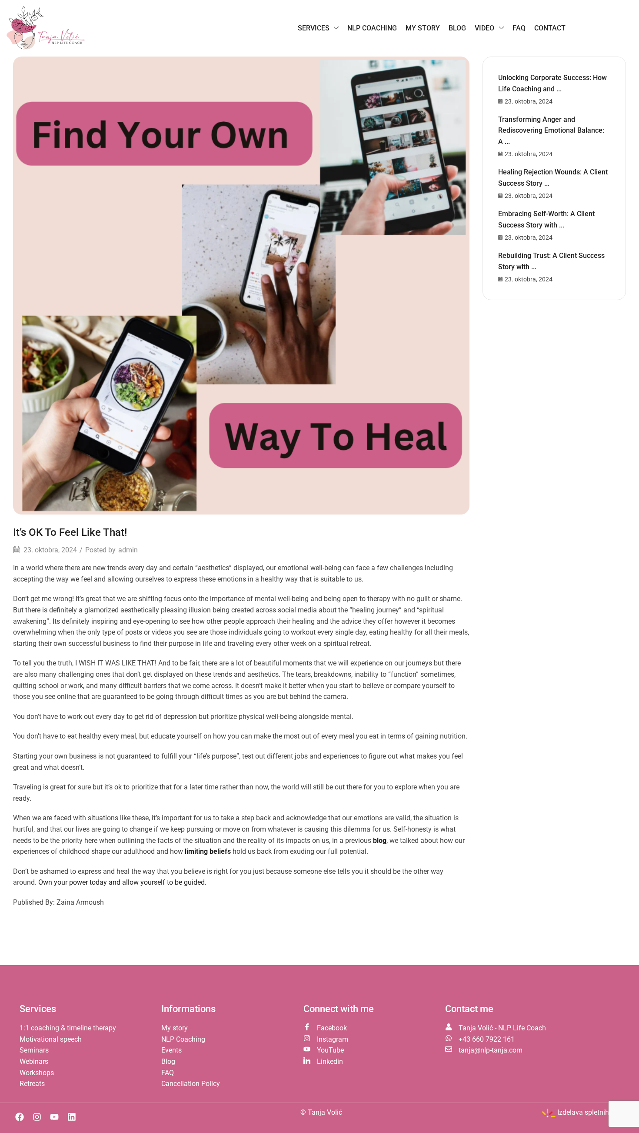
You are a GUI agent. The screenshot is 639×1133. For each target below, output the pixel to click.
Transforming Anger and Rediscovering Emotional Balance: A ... (551, 130)
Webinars (34, 1061)
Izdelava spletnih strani (592, 1112)
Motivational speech (51, 1039)
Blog (168, 1061)
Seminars (34, 1050)
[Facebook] (19, 1117)
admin (128, 550)
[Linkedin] (71, 1117)
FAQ (167, 1073)
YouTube (330, 1050)
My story (174, 1028)
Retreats (32, 1084)
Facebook (332, 1028)
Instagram (332, 1039)
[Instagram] (37, 1117)
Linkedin (330, 1061)
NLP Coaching (183, 1039)
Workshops (37, 1073)
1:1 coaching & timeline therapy (68, 1028)
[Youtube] (54, 1117)
